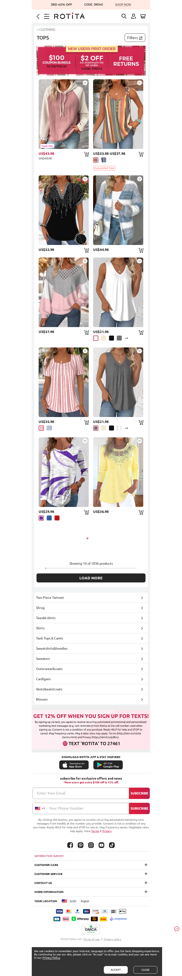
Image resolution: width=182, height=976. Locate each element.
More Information (49, 891)
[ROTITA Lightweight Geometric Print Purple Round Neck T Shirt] (64, 472)
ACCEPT (116, 969)
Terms (95, 831)
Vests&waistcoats (49, 689)
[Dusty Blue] (103, 159)
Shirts (40, 628)
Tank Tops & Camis (49, 638)
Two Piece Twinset (50, 597)
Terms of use (91, 939)
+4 (126, 338)
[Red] (57, 517)
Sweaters (43, 659)
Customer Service (48, 873)
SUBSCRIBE (139, 793)
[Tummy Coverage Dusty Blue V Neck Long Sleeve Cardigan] (118, 210)
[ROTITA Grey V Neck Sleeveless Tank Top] (118, 382)
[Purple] (41, 518)
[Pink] (41, 428)
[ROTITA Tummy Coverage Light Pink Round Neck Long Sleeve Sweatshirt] (64, 292)
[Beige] (103, 338)
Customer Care (46, 864)
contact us (43, 882)
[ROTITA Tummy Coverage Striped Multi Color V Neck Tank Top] (118, 114)
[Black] (111, 338)
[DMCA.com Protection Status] (91, 929)
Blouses (42, 699)
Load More (91, 578)
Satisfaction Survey (49, 855)
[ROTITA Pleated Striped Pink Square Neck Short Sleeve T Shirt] (64, 382)
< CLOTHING (46, 29)
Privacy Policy (51, 957)
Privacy (107, 831)
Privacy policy (112, 939)
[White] (95, 338)
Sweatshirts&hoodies (52, 648)
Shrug (40, 608)
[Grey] (119, 338)
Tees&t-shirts (45, 618)
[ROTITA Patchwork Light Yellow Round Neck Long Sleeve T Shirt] (118, 472)
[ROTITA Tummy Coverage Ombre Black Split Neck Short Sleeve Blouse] (64, 210)
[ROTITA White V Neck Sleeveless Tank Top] (118, 292)
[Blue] (49, 428)
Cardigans (43, 679)
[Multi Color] (95, 160)
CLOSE (145, 969)
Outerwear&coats (49, 669)
